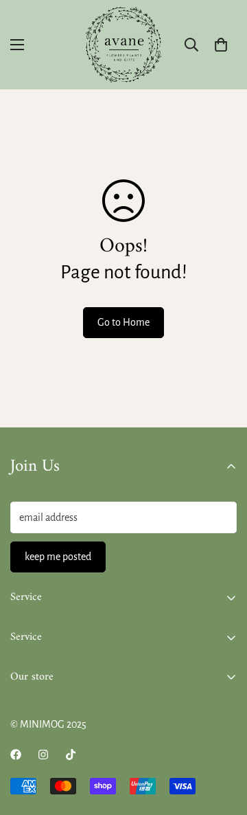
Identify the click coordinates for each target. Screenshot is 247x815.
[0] (221, 44)
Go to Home (123, 322)
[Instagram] (43, 754)
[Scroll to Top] (222, 742)
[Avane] (123, 44)
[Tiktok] (70, 754)
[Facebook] (15, 754)
